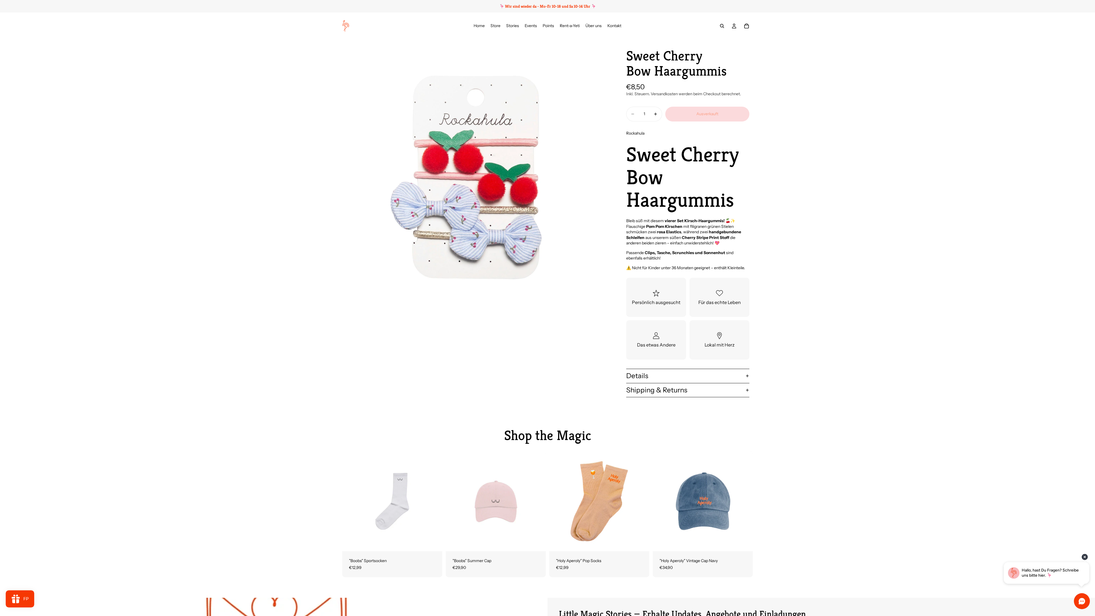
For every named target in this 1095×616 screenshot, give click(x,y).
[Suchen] (722, 26)
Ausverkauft (707, 113)
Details (637, 376)
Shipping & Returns (656, 390)
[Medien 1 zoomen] (475, 172)
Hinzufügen (645, 542)
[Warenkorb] (746, 26)
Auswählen (438, 542)
